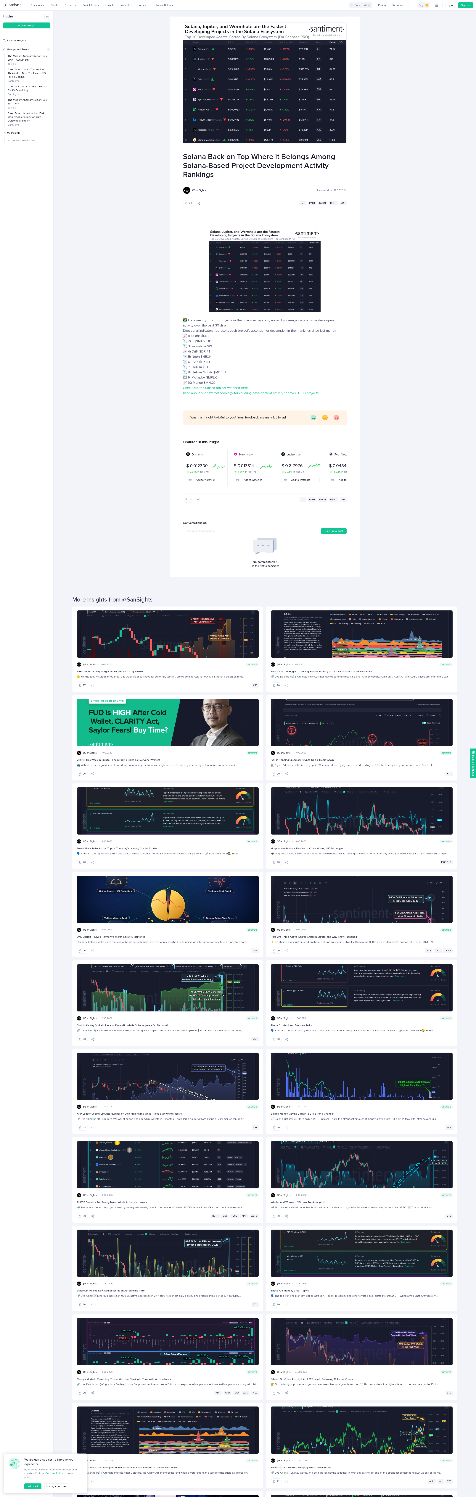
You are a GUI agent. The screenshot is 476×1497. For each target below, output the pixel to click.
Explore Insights (16, 40)
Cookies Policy (54, 1473)
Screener (70, 5)
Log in (449, 5)
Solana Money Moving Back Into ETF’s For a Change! (302, 1113)
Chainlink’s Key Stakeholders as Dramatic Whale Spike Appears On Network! (122, 1025)
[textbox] (250, 531)
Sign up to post (334, 531)
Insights (109, 5)
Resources (399, 5)
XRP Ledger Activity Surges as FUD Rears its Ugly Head (110, 671)
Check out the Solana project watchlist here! (215, 388)
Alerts (142, 5)
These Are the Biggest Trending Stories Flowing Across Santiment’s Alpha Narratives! (322, 671)
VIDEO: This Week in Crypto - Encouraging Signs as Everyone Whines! (118, 760)
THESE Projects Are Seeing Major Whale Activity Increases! (112, 1202)
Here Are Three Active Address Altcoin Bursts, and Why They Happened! (314, 936)
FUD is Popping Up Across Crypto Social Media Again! (302, 760)
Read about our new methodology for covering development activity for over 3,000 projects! (251, 393)
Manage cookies (56, 1486)
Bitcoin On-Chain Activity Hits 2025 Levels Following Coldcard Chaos (312, 1379)
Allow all (33, 1486)
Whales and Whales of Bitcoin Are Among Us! (298, 1202)
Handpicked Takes (18, 49)
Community (37, 5)
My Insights (13, 133)
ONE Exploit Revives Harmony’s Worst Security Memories (111, 936)
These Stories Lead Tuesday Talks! (291, 1025)
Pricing (382, 5)
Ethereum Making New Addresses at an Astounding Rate (111, 1290)
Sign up (465, 5)
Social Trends (91, 5)
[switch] (423, 5)
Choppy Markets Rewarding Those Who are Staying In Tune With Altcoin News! (124, 1379)
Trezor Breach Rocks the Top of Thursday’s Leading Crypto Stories (117, 848)
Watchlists (127, 5)
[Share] (199, 203)
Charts (54, 5)
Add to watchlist (205, 479)
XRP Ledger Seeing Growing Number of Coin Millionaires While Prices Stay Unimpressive (129, 1113)
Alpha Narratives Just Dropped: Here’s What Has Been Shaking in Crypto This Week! (127, 1467)
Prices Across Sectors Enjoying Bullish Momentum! (301, 1467)
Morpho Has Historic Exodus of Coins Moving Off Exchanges (307, 848)
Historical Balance (163, 5)
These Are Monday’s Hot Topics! (290, 1290)
